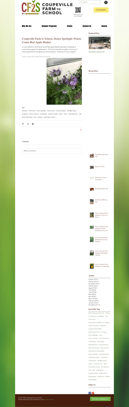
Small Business (73, 114)
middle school (103, 373)
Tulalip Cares (92, 361)
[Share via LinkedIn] (33, 124)
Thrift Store (104, 357)
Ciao (106, 316)
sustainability (92, 380)
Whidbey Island (71, 111)
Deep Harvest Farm (94, 332)
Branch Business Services (96, 313)
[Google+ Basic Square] (93, 393)
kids (80, 114)
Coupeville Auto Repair (95, 329)
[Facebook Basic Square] (90, 393)
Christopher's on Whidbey (96, 316)
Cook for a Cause (53, 114)
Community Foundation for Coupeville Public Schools (100, 323)
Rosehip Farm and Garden (96, 351)
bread (90, 364)
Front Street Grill (104, 338)
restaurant (100, 376)
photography (92, 376)
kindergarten (100, 370)
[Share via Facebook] (23, 124)
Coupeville (25, 114)
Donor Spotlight (41, 111)
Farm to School (33, 114)
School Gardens (61, 111)
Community (32, 111)
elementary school (49, 117)
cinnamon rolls (97, 364)
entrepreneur (105, 367)
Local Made (100, 341)
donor (61, 114)
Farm (65, 114)
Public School (51, 111)
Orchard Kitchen (103, 345)
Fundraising (43, 114)
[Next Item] (107, 42)
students (40, 117)
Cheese (108, 313)
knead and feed (93, 373)
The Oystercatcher (94, 357)
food (35, 117)
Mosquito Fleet (93, 345)
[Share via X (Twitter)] (28, 124)
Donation (24, 111)
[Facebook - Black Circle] (106, 2)
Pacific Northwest (27, 117)
